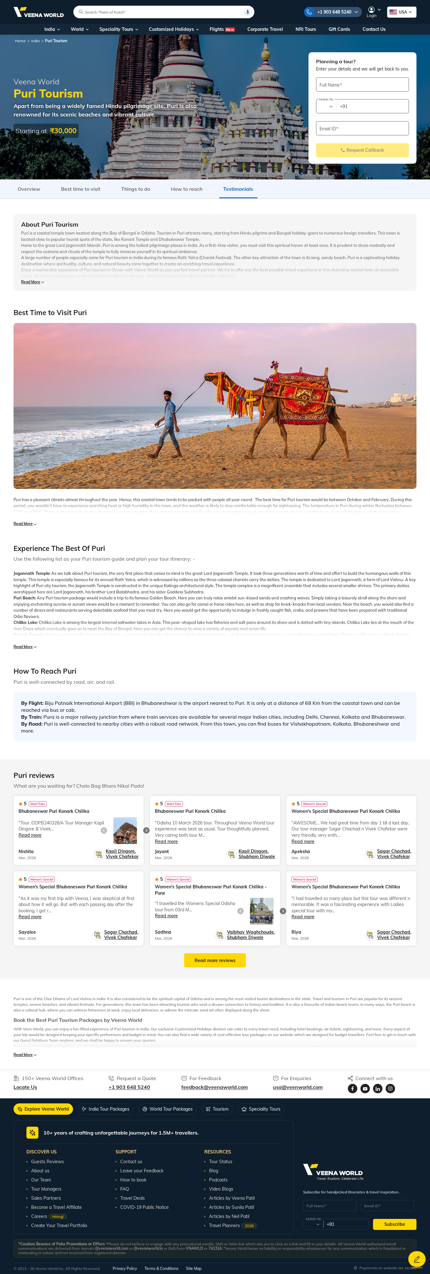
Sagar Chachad (394, 851)
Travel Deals (132, 1198)
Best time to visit (80, 189)
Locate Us (25, 1087)
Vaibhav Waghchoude (251, 932)
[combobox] (326, 106)
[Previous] (104, 830)
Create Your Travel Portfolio (59, 1225)
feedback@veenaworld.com (214, 1087)
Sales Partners (46, 1198)
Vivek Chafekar (122, 856)
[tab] (43, 1109)
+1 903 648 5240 (334, 12)
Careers (47, 1216)
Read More (30, 282)
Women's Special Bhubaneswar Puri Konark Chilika (345, 811)
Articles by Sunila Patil (231, 1207)
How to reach (186, 189)
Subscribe (394, 1224)
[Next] (146, 830)
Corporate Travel (265, 29)
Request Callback (365, 150)
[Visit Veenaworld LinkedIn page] (377, 1088)
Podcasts (218, 1180)
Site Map (193, 1268)
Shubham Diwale (257, 856)
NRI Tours (306, 29)
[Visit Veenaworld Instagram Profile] (390, 1088)
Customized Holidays (171, 29)
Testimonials (238, 189)
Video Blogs (221, 1189)
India (49, 29)
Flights (222, 29)
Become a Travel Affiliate (56, 1207)
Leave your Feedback (141, 1171)
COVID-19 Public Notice (144, 1207)
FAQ (124, 1189)
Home (20, 40)
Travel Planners (231, 1225)
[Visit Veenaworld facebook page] (352, 1088)
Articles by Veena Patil (232, 1198)
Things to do (135, 189)
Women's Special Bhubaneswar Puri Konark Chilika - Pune (211, 890)
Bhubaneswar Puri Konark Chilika (54, 811)
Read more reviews (215, 960)
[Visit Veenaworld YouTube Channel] (365, 1088)
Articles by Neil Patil (229, 1216)
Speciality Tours (116, 29)
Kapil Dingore (121, 851)
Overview (29, 189)
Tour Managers (46, 1189)
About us (40, 1171)
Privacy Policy (125, 1268)
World (77, 29)
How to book (133, 1180)
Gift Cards (339, 29)
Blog (213, 1171)
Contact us (131, 1161)
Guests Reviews (47, 1161)
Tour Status (220, 1161)
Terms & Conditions (161, 1268)
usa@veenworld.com (298, 1087)
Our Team (41, 1180)
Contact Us (374, 29)
